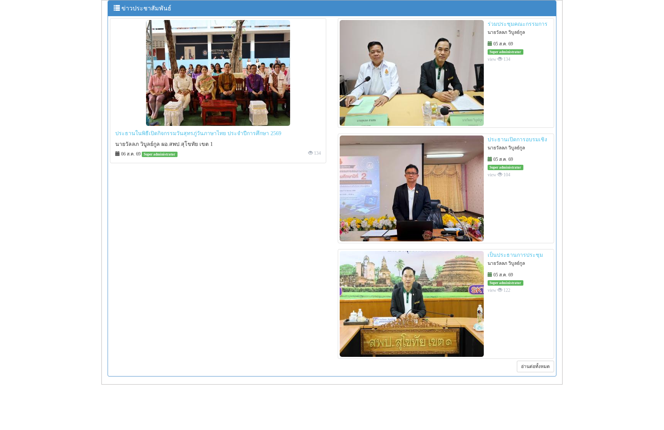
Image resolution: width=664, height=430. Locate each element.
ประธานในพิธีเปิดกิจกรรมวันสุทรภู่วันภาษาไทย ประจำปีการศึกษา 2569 (198, 133)
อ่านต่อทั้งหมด (535, 366)
